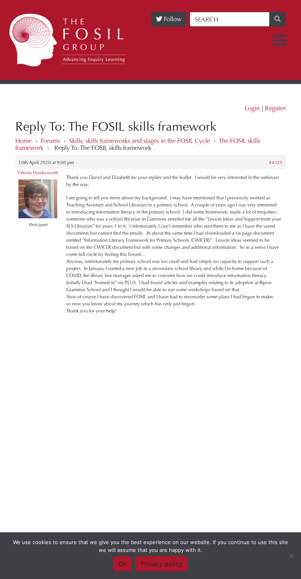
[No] (291, 556)
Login (252, 108)
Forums (50, 140)
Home (23, 140)
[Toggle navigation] (280, 40)
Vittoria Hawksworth (37, 172)
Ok (122, 564)
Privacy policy (162, 564)
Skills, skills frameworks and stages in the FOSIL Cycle (139, 140)
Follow (171, 19)
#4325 (276, 162)
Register (275, 108)
